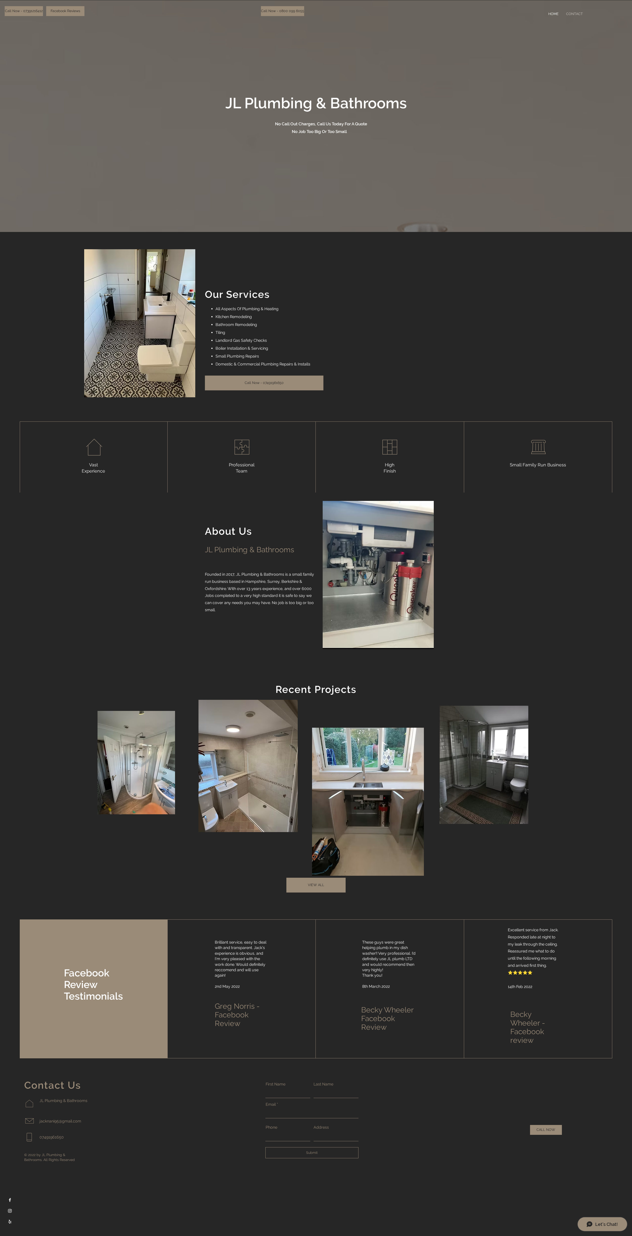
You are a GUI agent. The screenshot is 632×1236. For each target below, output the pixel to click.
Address (321, 1127)
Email (271, 1104)
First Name (275, 1084)
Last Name (323, 1084)
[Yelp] (9, 1221)
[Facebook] (9, 1200)
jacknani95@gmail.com (60, 1121)
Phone (271, 1127)
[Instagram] (9, 1210)
